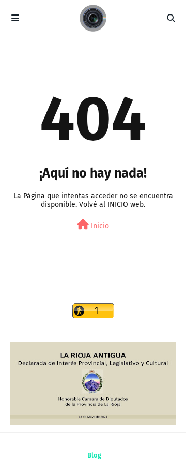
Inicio (99, 226)
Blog (94, 455)
